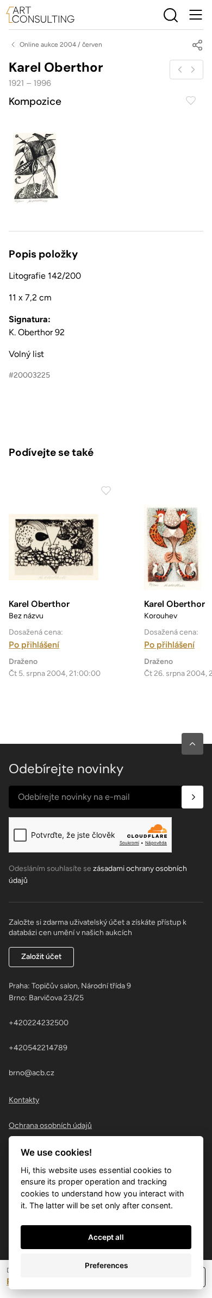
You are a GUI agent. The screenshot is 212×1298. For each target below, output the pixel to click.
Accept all (106, 1237)
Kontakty (24, 1100)
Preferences (106, 1265)
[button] (192, 744)
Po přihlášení (34, 644)
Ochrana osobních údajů (50, 1125)
